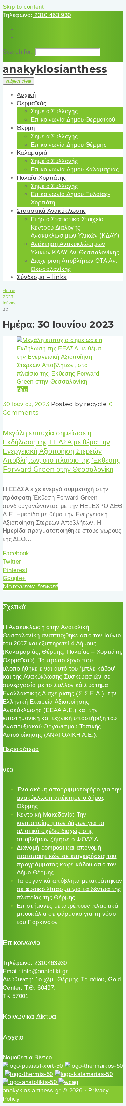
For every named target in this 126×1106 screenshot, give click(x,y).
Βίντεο (43, 1057)
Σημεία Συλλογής (54, 111)
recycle (95, 404)
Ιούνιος (9, 302)
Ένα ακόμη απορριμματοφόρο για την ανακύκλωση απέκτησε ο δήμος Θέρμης (69, 798)
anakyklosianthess (55, 69)
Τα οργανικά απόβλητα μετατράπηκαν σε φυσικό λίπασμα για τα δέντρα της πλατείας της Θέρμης (69, 889)
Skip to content (23, 6)
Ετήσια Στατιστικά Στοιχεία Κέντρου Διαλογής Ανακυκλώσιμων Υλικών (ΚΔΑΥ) (75, 227)
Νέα (22, 389)
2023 (8, 296)
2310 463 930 (52, 15)
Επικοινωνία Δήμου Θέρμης (68, 144)
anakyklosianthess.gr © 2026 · (45, 1090)
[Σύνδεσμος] (63, 381)
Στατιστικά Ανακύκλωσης (51, 210)
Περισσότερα (21, 749)
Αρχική (26, 94)
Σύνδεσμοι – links (42, 276)
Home (9, 290)
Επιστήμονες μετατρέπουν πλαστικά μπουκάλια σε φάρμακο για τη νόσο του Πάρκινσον (67, 914)
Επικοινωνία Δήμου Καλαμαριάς (75, 169)
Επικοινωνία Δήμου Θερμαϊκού (73, 119)
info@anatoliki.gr (45, 971)
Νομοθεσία (18, 1057)
